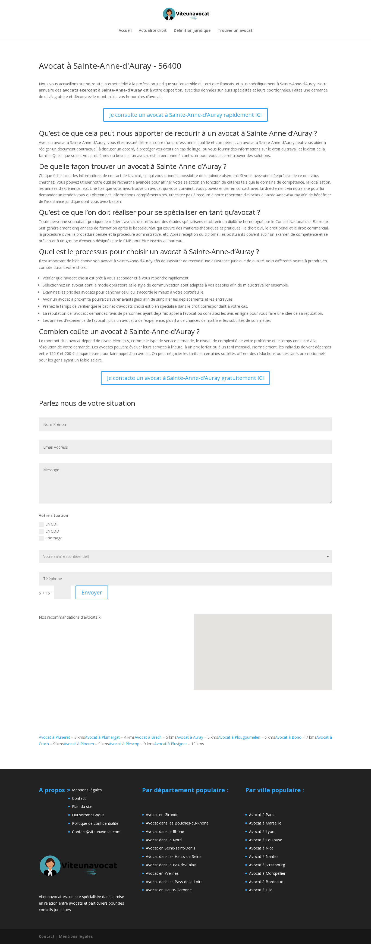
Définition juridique (192, 31)
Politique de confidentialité (95, 823)
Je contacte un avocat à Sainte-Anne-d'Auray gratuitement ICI (185, 378)
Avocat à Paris (261, 814)
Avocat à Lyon (261, 831)
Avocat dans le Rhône (165, 831)
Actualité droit (153, 31)
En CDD (52, 531)
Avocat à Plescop (124, 743)
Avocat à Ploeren (79, 743)
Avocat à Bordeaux (266, 881)
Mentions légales (87, 789)
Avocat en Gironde (162, 814)
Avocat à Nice (261, 848)
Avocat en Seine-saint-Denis (170, 848)
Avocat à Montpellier (267, 873)
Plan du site (82, 806)
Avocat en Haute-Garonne (169, 889)
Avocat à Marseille (265, 823)
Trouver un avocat (235, 31)
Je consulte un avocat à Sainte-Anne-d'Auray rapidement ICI (185, 114)
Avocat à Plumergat (102, 737)
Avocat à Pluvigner (170, 743)
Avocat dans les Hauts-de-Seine (174, 856)
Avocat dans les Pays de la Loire (174, 881)
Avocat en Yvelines (162, 873)
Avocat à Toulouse (265, 839)
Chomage (53, 537)
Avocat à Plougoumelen (239, 737)
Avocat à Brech (148, 737)
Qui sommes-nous (88, 814)
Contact (79, 798)
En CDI (51, 524)
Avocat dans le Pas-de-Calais (171, 864)
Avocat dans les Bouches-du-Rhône (177, 823)
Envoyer (91, 592)
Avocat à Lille (260, 889)
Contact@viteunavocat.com (96, 831)
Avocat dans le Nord (164, 839)
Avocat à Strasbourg (267, 864)
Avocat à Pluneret (54, 737)
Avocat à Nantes (263, 856)
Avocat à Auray (190, 737)
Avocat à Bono (288, 737)
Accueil (125, 31)
